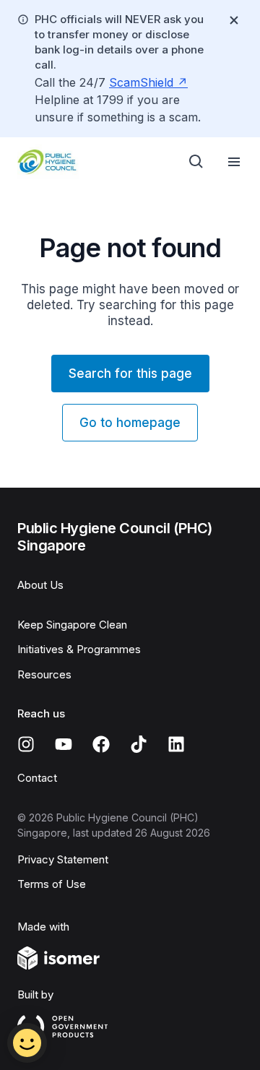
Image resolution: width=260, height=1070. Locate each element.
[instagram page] (26, 744)
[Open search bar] (196, 161)
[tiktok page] (138, 744)
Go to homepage (130, 422)
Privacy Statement (62, 859)
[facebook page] (101, 744)
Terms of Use (51, 884)
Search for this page (130, 373)
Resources (44, 674)
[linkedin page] (176, 744)
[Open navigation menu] (234, 161)
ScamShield (141, 82)
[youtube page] (63, 744)
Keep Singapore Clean (72, 624)
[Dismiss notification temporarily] (234, 20)
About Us (40, 585)
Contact (37, 778)
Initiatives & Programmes (79, 649)
